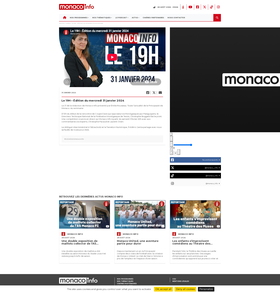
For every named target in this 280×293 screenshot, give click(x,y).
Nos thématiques (125, 281)
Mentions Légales (180, 281)
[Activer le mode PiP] (171, 152)
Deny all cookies (185, 289)
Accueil (62, 23)
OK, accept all (163, 289)
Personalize (206, 289)
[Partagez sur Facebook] (148, 93)
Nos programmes (125, 279)
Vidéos (68, 23)
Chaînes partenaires (127, 284)
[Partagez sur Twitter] (154, 93)
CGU (174, 279)
